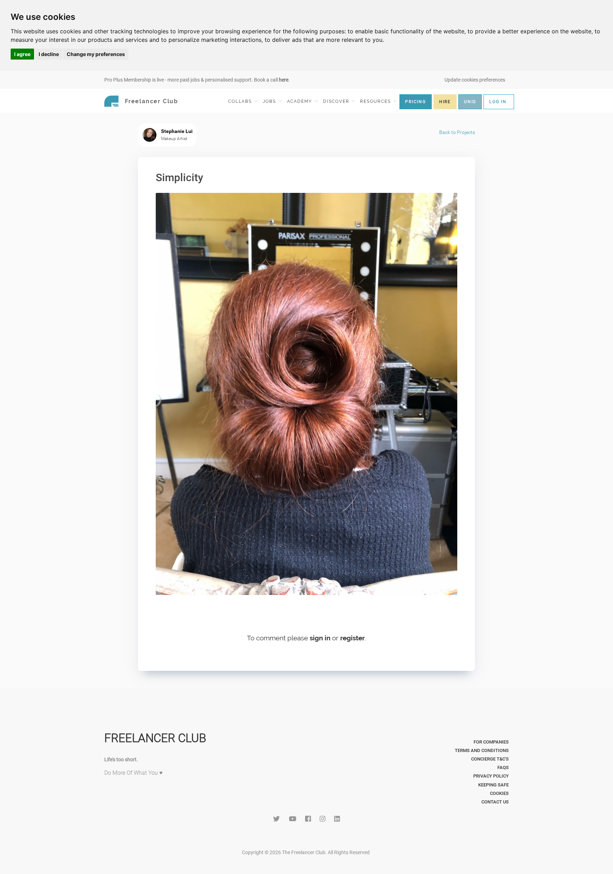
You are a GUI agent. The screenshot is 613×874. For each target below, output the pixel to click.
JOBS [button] (270, 101)
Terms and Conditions (482, 750)
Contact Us (495, 802)
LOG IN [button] (498, 101)
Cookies (499, 793)
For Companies (491, 742)
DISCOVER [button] (337, 101)
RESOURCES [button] (376, 101)
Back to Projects (457, 132)
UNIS (470, 101)
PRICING (415, 101)
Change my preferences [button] (96, 54)
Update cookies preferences (474, 80)
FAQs (503, 767)
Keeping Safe (493, 784)
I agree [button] (22, 54)
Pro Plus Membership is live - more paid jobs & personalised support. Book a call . (197, 80)
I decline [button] (49, 54)
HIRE (445, 101)
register (352, 638)
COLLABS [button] (240, 101)
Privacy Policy (491, 776)
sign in (320, 638)
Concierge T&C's (490, 759)
